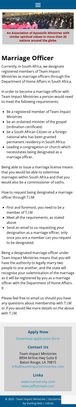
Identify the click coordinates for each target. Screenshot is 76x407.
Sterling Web (34, 403)
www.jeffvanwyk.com (38, 386)
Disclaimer (54, 399)
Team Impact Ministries (30, 399)
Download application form (38, 338)
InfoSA (49, 403)
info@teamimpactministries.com (38, 366)
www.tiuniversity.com (38, 381)
